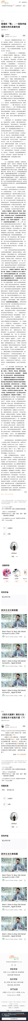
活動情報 (11, 515)
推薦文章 (14, 972)
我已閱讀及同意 (14, 1018)
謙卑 (13, 739)
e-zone (16, 1004)
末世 (9, 68)
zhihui (7, 34)
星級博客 (21, 972)
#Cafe (23, 992)
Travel (11, 1002)
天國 (10, 733)
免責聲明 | (11, 1005)
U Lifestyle (5, 1002)
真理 (16, 449)
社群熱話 (18, 6)
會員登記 (24, 2)
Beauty (19, 1002)
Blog (12, 1004)
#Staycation (11, 995)
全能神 (17, 53)
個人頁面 (7, 982)
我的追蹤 (10, 985)
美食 (17, 513)
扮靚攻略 (5, 515)
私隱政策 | (23, 1005)
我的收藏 (20, 982)
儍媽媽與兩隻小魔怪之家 (6, 578)
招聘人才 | (12, 1007)
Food (24, 1002)
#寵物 (5, 992)
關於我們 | (5, 1005)
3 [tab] (16, 11)
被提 (17, 743)
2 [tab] (14, 11)
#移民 (18, 995)
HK (15, 1002)
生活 (2, 21)
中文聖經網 (21, 754)
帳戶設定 (14, 982)
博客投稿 (17, 975)
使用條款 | (17, 1005)
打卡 (10, 513)
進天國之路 (10, 790)
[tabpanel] (14, 9)
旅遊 (14, 513)
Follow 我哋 (9, 520)
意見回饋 (10, 975)
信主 (9, 737)
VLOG (9, 972)
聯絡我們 (17, 1007)
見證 (2, 55)
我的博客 (17, 985)
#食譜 (18, 992)
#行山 (9, 992)
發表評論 (6, 597)
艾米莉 (16, 578)
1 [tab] (12, 11)
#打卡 (14, 992)
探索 (4, 972)
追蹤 (24, 35)
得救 (3, 790)
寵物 (25, 513)
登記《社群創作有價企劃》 (19, 508)
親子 (21, 513)
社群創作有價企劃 (7, 6)
